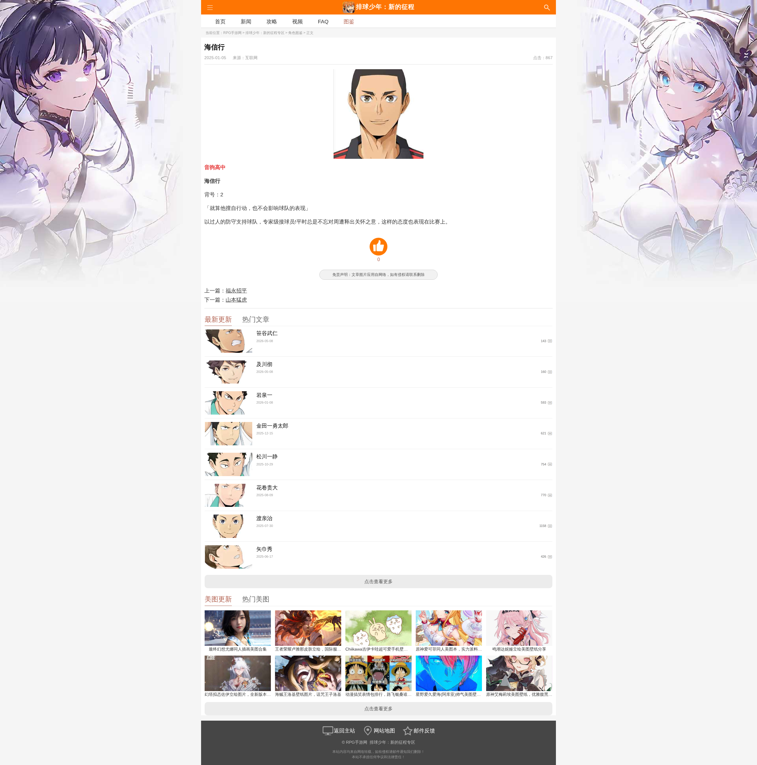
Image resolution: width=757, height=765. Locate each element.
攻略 (271, 22)
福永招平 (236, 291)
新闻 (246, 22)
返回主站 (344, 731)
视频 (297, 22)
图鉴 (349, 22)
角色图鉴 (295, 33)
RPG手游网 (232, 33)
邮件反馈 (424, 731)
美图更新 (218, 599)
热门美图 (255, 599)
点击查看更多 (378, 581)
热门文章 (255, 319)
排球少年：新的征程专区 (264, 33)
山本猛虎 (236, 300)
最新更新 (218, 319)
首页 (220, 22)
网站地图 (384, 731)
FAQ (323, 22)
